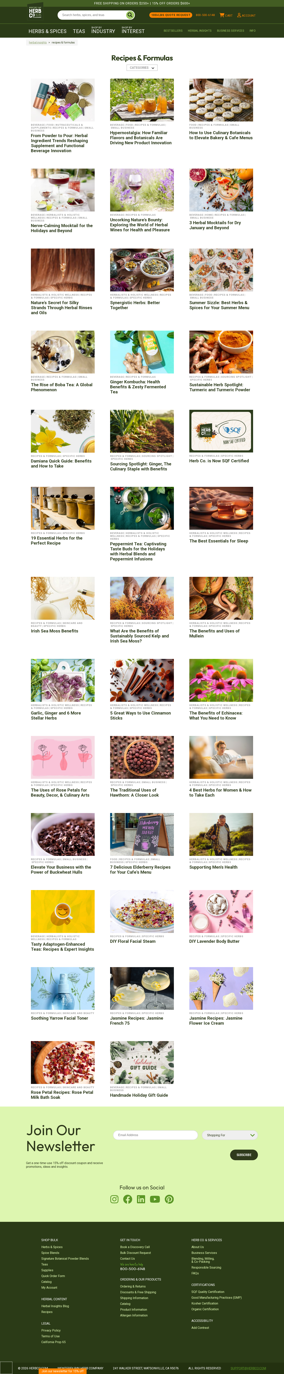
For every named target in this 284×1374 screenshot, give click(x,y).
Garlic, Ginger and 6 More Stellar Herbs (56, 715)
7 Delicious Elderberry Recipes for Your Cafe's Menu (140, 870)
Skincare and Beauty (78, 1013)
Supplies (47, 1270)
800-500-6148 (205, 15)
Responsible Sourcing (206, 1267)
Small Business (122, 127)
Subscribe (244, 1155)
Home (209, 214)
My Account (49, 1287)
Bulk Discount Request (135, 1253)
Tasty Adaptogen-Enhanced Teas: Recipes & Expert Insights (62, 947)
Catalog (46, 1282)
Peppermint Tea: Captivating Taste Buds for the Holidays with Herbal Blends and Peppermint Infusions (138, 551)
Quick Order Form (53, 1276)
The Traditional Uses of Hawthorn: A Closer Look (134, 793)
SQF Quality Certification (207, 1292)
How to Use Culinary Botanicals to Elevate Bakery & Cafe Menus (221, 135)
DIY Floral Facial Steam (133, 941)
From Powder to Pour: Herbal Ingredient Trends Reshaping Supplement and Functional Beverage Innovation (59, 143)
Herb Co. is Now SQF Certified (219, 460)
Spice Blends (50, 1253)
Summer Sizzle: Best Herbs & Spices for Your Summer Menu (219, 305)
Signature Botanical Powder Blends (65, 1258)
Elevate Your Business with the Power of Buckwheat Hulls (61, 870)
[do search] (130, 15)
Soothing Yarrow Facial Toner (59, 1018)
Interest (133, 30)
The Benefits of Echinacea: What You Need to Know (216, 715)
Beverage (38, 124)
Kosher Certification (204, 1303)
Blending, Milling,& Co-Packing (202, 1260)
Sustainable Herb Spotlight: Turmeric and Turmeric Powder (219, 387)
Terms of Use (50, 1336)
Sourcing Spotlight (236, 376)
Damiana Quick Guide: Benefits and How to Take (61, 463)
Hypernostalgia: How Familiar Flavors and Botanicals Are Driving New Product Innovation (141, 137)
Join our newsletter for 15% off (63, 1371)
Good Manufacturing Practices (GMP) (216, 1297)
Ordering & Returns (133, 1286)
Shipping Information (134, 1298)
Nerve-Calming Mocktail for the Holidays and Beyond (62, 228)
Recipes (47, 1312)
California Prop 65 (53, 1342)
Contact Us (127, 1258)
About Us (197, 1247)
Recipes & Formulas (68, 127)
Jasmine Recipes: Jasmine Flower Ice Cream (215, 1021)
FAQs (195, 1273)
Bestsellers (173, 30)
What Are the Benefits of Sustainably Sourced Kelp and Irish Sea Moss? (139, 635)
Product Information (133, 1309)
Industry (103, 30)
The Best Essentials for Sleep (218, 540)
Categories (139, 68)
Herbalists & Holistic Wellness (55, 294)
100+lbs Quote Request (170, 15)
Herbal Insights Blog (55, 1306)
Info (253, 30)
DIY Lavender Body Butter (214, 941)
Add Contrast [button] (200, 1328)
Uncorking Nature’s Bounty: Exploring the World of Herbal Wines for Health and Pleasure (140, 224)
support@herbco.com (248, 1368)
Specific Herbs (61, 297)
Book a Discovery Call (135, 1247)
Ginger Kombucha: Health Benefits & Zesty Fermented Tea (138, 386)
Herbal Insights (200, 30)
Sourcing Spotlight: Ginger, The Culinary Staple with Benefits (140, 466)
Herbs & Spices (47, 31)
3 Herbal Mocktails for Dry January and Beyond (215, 225)
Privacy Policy (51, 1330)
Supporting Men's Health (213, 867)
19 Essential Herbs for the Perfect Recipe (56, 541)
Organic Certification (205, 1309)
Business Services (230, 30)
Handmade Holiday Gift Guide (139, 1095)
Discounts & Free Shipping (138, 1292)
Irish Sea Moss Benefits (54, 630)
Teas (79, 31)
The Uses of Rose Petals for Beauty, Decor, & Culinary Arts (60, 793)
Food (50, 124)
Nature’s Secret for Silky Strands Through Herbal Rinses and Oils (61, 307)
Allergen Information (134, 1315)
